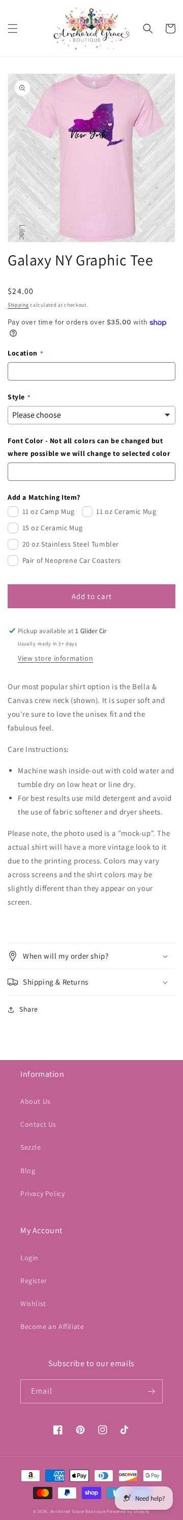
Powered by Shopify (128, 1511)
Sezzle (30, 1147)
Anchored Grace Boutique (78, 1511)
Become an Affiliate (52, 1326)
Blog (27, 1170)
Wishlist (33, 1303)
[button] (13, 28)
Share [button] (28, 1009)
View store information (55, 658)
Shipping (18, 305)
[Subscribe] (151, 1391)
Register (33, 1280)
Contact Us (38, 1124)
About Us (35, 1101)
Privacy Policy (42, 1193)
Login (29, 1257)
